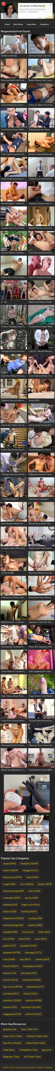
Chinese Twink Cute (37, 1036)
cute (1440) (9, 959)
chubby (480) (35, 925)
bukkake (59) (10, 904)
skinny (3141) (30, 993)
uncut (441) (41, 938)
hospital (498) (10, 931)
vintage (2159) (30, 870)
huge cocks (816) (31, 904)
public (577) (9, 945)
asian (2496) (9, 863)
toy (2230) (8, 938)
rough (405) (9, 883)
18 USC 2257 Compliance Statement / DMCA (23, 1067)
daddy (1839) (45, 883)
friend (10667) (10, 966)
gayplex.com (9, 1029)
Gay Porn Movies (12, 1042)
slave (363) (24, 938)
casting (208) (35, 918)
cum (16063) (26, 883)
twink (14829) (10, 870)
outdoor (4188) (34, 1000)
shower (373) (10, 1007)
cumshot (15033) (12, 1000)
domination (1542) (32, 966)
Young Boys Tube (28, 1049)
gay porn (46, 1049)
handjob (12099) (29, 863)
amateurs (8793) (11, 952)
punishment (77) (35, 986)
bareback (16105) (30, 1007)
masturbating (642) (13, 925)
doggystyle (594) (12, 1013)
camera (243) (42, 959)
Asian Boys (9, 1049)
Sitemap (48, 1067)
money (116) (9, 972)
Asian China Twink (35, 1042)
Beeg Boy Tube (11, 1056)
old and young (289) (13, 890)
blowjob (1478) (28, 945)
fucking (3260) (29, 911)
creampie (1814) (11, 897)
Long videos (31, 24)
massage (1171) (33, 952)
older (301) (44, 931)
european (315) (29, 972)
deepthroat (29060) (13, 918)
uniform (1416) (33, 1013)
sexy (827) (25, 959)
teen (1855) (32, 877)
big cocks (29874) (12, 986)
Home (7, 24)
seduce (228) (9, 911)
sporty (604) (31, 897)
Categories (44, 24)
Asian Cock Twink (12, 1036)
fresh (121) (28, 931)
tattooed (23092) (31, 979)
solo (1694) (34, 890)
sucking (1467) (11, 993)
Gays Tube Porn (29, 1029)
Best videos (18, 24)
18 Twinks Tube (32, 1056)
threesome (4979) (12, 877)
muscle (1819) (10, 979)
